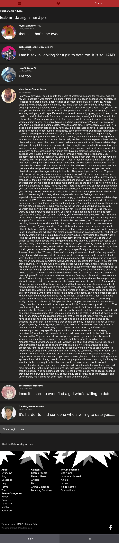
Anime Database (40, 486)
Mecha (5, 507)
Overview (6, 472)
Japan (64, 483)
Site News (66, 472)
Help (4, 483)
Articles (35, 479)
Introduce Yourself (71, 476)
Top (89, 538)
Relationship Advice (11, 10)
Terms (4, 486)
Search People (39, 472)
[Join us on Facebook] (111, 527)
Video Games (68, 486)
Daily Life (6, 503)
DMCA (20, 524)
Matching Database (41, 490)
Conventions (68, 490)
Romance (6, 510)
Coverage (6, 479)
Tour (3, 490)
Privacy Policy (32, 524)
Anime (64, 479)
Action (4, 496)
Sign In (98, 3)
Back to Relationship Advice (17, 444)
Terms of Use (8, 524)
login (13, 429)
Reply (30, 538)
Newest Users (38, 476)
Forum (34, 483)
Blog (3, 476)
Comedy (6, 500)
